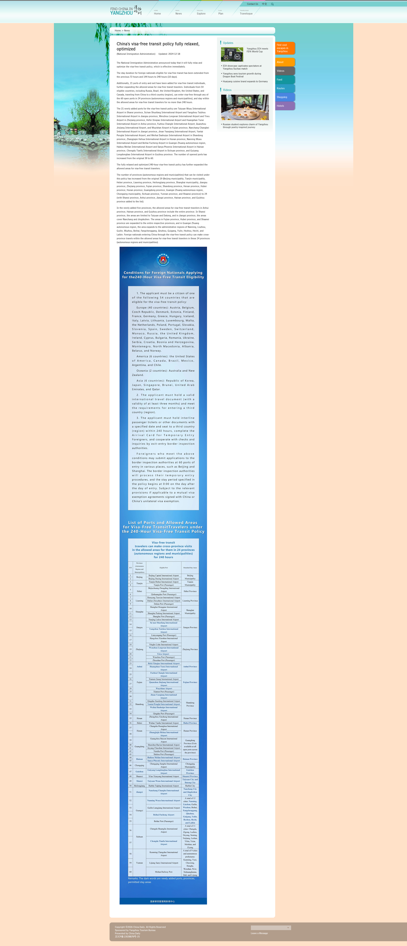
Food (279, 79)
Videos (227, 90)
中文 (264, 4)
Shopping (282, 97)
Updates (228, 43)
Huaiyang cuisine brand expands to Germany (245, 81)
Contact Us (252, 4)
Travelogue (246, 13)
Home (118, 30)
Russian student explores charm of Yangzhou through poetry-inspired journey (245, 126)
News (179, 13)
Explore (201, 13)
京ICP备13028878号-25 (127, 936)
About (280, 62)
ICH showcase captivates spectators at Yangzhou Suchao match (242, 67)
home (157, 13)
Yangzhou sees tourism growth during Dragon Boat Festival (242, 75)
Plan (220, 13)
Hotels (280, 106)
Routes (280, 88)
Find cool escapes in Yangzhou (282, 48)
